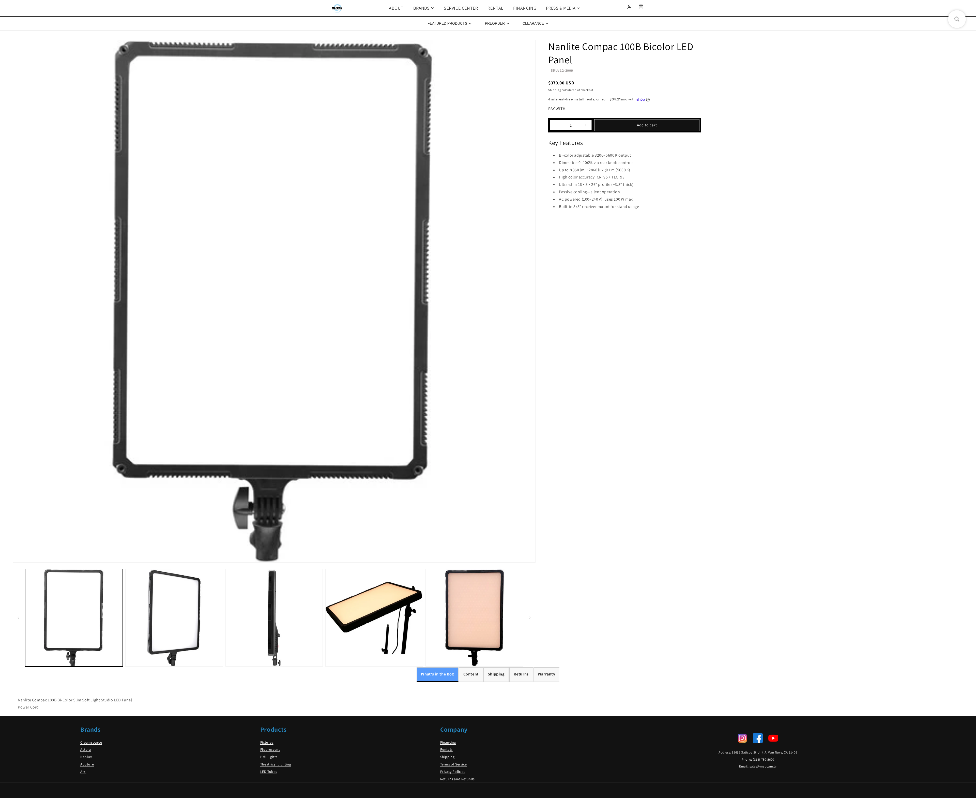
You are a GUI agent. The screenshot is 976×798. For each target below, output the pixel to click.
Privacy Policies (452, 771)
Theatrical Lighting (275, 764)
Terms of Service (453, 764)
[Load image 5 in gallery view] (474, 618)
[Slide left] (18, 617)
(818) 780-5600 (763, 759)
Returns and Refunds (457, 779)
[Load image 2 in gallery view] (174, 618)
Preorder (495, 23)
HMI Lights (269, 757)
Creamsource (91, 742)
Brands (421, 8)
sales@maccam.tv (763, 766)
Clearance (533, 23)
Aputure (87, 764)
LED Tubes (268, 771)
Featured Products (447, 23)
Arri (83, 771)
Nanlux (86, 757)
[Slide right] (530, 617)
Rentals (446, 749)
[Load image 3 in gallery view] (274, 618)
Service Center (461, 8)
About (396, 8)
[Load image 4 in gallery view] (374, 618)
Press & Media (560, 8)
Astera (85, 749)
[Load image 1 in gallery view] (74, 618)
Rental (495, 8)
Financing (524, 8)
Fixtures (266, 742)
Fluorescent (270, 749)
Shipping (554, 90)
